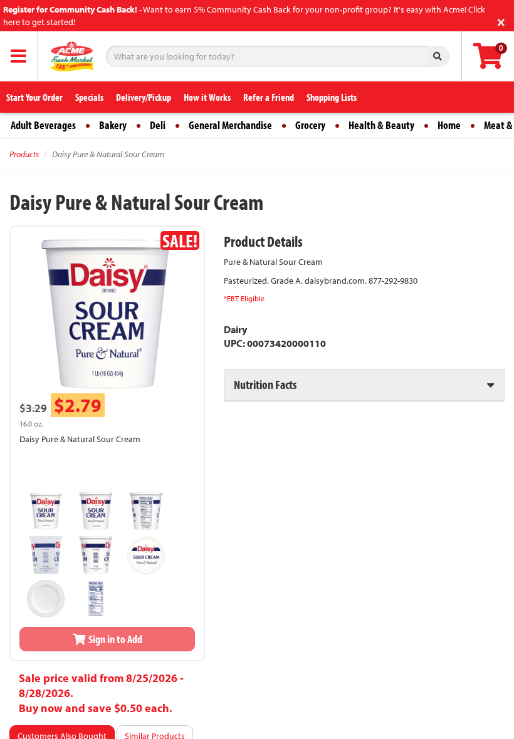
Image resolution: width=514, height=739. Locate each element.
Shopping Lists (332, 97)
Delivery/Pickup (143, 97)
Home (449, 125)
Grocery (310, 125)
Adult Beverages (43, 125)
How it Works (207, 97)
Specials (89, 97)
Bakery (113, 125)
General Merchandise (230, 125)
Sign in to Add (114, 639)
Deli (157, 125)
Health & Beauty (381, 125)
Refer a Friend (268, 97)
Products (24, 154)
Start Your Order (34, 97)
